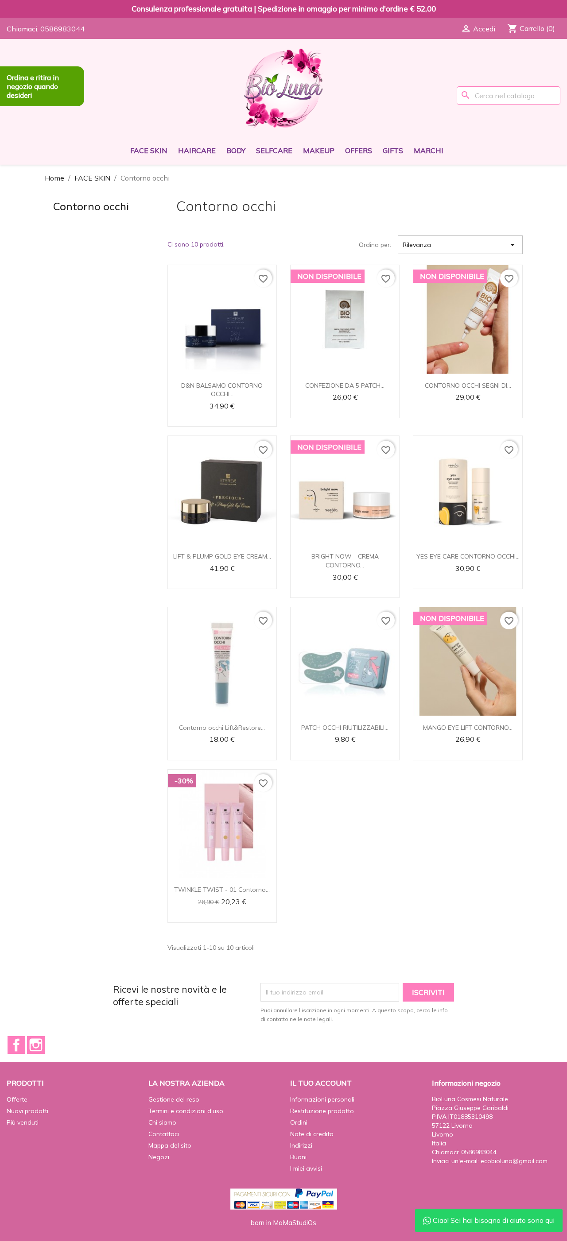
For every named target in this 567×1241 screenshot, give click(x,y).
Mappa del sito (169, 1145)
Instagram (36, 1045)
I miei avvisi (306, 1168)
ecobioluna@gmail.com (514, 1161)
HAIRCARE (197, 150)
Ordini (298, 1122)
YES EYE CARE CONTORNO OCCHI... (468, 556)
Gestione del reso (173, 1099)
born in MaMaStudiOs (283, 1222)
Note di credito (312, 1134)
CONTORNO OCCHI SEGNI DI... (468, 385)
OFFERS (358, 150)
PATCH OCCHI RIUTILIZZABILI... (344, 728)
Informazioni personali (322, 1099)
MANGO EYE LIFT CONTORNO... (468, 728)
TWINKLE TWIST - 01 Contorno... (222, 890)
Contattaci (163, 1134)
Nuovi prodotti (27, 1111)
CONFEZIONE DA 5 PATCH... (344, 385)
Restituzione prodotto (322, 1111)
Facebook (16, 1045)
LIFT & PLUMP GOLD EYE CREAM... (222, 556)
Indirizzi (301, 1145)
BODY (235, 150)
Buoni (298, 1157)
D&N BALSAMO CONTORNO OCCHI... (222, 390)
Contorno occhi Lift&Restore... (222, 728)
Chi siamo (162, 1122)
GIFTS (393, 150)
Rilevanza (460, 244)
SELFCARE (274, 150)
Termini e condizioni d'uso (185, 1111)
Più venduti (23, 1122)
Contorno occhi (91, 206)
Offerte (17, 1099)
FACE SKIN (148, 150)
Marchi (428, 150)
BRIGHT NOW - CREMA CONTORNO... (345, 560)
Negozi (158, 1157)
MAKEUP (318, 150)
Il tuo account (321, 1083)
